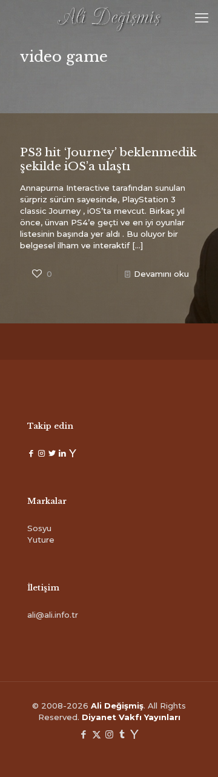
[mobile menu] (201, 18)
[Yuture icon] (134, 734)
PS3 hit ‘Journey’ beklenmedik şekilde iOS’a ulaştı (108, 159)
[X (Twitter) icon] (96, 734)
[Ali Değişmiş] (109, 18)
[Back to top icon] (193, 752)
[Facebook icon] (83, 734)
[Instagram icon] (109, 734)
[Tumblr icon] (122, 734)
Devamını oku (161, 274)
